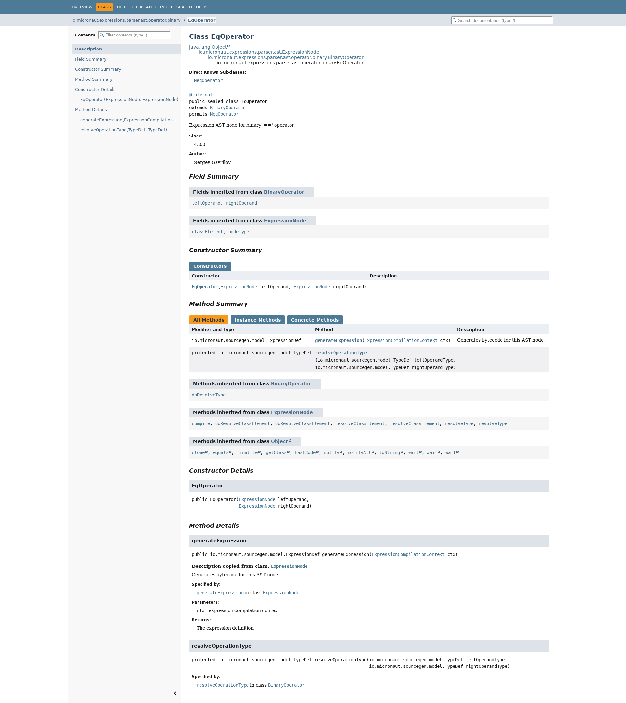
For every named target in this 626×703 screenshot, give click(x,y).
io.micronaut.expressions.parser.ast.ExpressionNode (259, 52)
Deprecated (143, 7)
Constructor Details (95, 89)
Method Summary (93, 79)
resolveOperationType (341, 352)
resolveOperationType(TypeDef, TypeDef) (123, 129)
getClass (276, 452)
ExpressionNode (285, 220)
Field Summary (91, 59)
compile (201, 423)
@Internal (201, 94)
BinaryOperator (228, 107)
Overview (82, 7)
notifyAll (359, 452)
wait (413, 452)
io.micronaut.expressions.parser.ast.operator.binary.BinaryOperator (286, 57)
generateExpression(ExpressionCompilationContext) (130, 119)
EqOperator (201, 20)
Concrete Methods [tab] (315, 320)
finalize (247, 452)
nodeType (238, 231)
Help (201, 7)
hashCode (305, 452)
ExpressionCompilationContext (401, 340)
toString (389, 452)
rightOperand (241, 203)
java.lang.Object (208, 47)
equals (221, 452)
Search (184, 7)
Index (166, 7)
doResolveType (209, 394)
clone (198, 452)
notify (331, 452)
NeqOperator (208, 80)
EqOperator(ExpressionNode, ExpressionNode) (129, 99)
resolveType (459, 423)
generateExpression (338, 340)
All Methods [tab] (208, 320)
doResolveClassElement (242, 423)
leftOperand (206, 203)
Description (88, 49)
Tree (121, 7)
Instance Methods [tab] (258, 320)
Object (279, 441)
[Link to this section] (243, 176)
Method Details (91, 109)
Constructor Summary (98, 69)
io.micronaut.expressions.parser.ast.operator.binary (126, 20)
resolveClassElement (360, 423)
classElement (207, 231)
